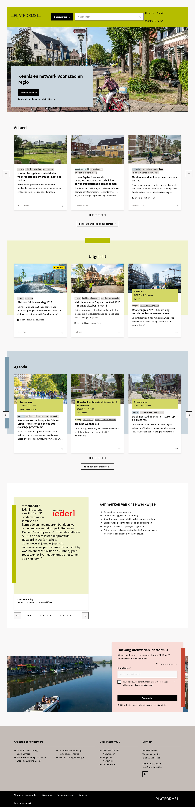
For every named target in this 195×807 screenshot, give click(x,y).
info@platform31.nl (152, 767)
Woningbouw (48, 169)
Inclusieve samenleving (70, 750)
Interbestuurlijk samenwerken (37, 416)
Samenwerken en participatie (31, 757)
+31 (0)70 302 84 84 (151, 763)
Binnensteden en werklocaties (151, 412)
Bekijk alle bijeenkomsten (96, 466)
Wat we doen (27, 92)
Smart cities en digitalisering (86, 173)
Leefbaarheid (23, 753)
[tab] (90, 215)
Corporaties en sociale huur (152, 169)
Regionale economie (69, 753)
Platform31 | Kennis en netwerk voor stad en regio (25, 17)
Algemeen (29, 298)
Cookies (83, 794)
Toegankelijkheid (22, 802)
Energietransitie (96, 169)
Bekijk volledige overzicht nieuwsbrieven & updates (142, 705)
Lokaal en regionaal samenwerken (145, 173)
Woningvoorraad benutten (105, 419)
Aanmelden (147, 697)
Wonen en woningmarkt (149, 306)
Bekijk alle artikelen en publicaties (35, 99)
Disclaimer (47, 794)
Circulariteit (54, 416)
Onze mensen (109, 764)
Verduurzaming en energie (71, 757)
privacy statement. (145, 685)
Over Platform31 (153, 20)
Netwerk (149, 13)
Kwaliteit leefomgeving (90, 298)
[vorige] (6, 173)
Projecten (107, 757)
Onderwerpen (61, 16)
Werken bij (108, 760)
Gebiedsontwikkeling (33, 169)
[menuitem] (149, 13)
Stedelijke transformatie (110, 298)
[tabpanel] (40, 172)
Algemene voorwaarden (25, 794)
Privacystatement (65, 794)
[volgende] (189, 173)
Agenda (160, 13)
